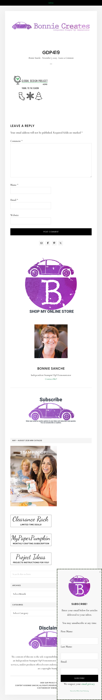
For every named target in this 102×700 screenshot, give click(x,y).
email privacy (88, 684)
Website (14, 215)
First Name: (67, 631)
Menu (51, 3)
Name (14, 185)
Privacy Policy (55, 683)
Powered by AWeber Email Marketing (79, 691)
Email (14, 200)
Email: (64, 661)
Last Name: (66, 646)
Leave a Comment (66, 57)
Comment (16, 141)
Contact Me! (51, 378)
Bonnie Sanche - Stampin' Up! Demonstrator (51, 25)
